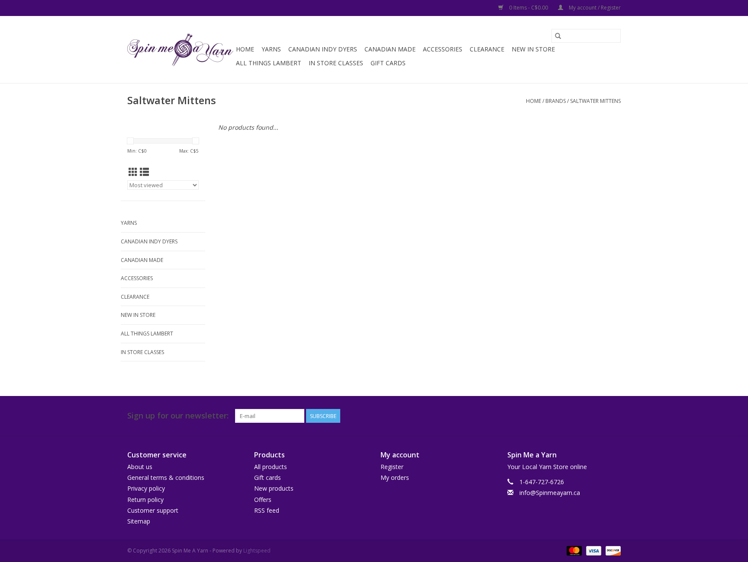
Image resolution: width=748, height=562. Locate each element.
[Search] (557, 36)
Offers (262, 499)
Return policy (145, 499)
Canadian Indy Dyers (322, 49)
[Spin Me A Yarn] (180, 49)
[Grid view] (133, 172)
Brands (555, 101)
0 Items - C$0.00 (528, 7)
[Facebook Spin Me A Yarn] (598, 416)
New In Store (533, 49)
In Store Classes (336, 63)
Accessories (442, 49)
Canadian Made (390, 49)
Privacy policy (146, 488)
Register (391, 467)
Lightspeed (257, 550)
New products (273, 488)
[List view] (144, 172)
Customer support (152, 510)
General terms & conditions (165, 477)
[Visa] (593, 550)
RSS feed (266, 510)
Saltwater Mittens (595, 101)
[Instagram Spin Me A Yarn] (614, 416)
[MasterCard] (573, 550)
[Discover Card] (612, 550)
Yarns (271, 49)
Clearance (487, 49)
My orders (394, 477)
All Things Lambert (268, 63)
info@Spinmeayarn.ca (549, 493)
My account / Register (594, 7)
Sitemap (138, 521)
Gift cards (388, 63)
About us (139, 467)
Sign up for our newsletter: (178, 415)
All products (270, 467)
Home (245, 49)
